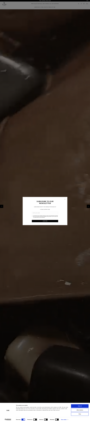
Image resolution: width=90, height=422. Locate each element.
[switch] (35, 420)
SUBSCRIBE (45, 221)
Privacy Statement (40, 215)
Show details (64, 419)
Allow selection (80, 410)
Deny (80, 414)
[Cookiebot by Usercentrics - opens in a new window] (8, 420)
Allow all (80, 406)
